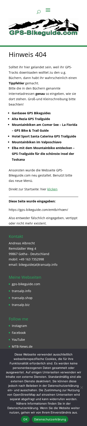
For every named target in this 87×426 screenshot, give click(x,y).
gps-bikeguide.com (26, 284)
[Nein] (81, 387)
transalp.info (21, 291)
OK (25, 419)
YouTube (18, 339)
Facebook (19, 332)
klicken (52, 189)
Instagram (19, 326)
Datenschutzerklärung (50, 419)
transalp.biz (21, 305)
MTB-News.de (22, 346)
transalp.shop (22, 298)
